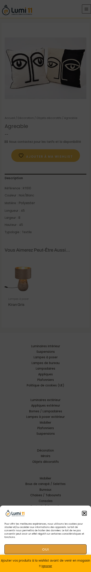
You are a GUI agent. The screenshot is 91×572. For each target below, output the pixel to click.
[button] (84, 513)
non (45, 561)
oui (45, 549)
